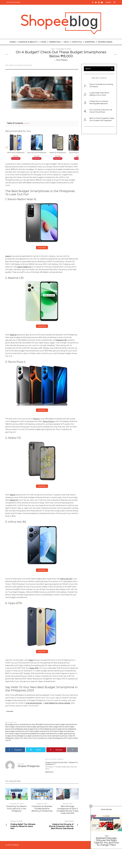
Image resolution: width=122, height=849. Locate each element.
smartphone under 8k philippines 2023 (52, 738)
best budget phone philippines (64, 729)
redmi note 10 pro (30, 738)
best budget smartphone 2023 (41, 731)
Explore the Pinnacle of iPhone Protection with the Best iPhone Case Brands (61, 824)
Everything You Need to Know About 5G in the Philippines (16, 808)
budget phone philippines (15, 736)
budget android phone (48, 733)
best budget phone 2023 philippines (38, 729)
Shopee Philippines (13, 2)
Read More (49, 772)
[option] (15, 147)
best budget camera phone (15, 727)
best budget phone (56, 727)
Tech (53, 49)
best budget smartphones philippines (24, 733)
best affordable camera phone (43, 724)
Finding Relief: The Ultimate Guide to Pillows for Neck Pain (22, 824)
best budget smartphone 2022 (17, 731)
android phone (25, 724)
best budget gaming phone (37, 727)
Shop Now (16, 158)
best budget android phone (66, 724)
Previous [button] (6, 147)
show (27, 123)
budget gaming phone (66, 733)
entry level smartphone (52, 736)
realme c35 (18, 738)
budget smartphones (34, 736)
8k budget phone (12, 724)
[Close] (90, 806)
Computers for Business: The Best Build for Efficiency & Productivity (42, 808)
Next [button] (78, 147)
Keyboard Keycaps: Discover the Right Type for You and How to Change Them (106, 841)
